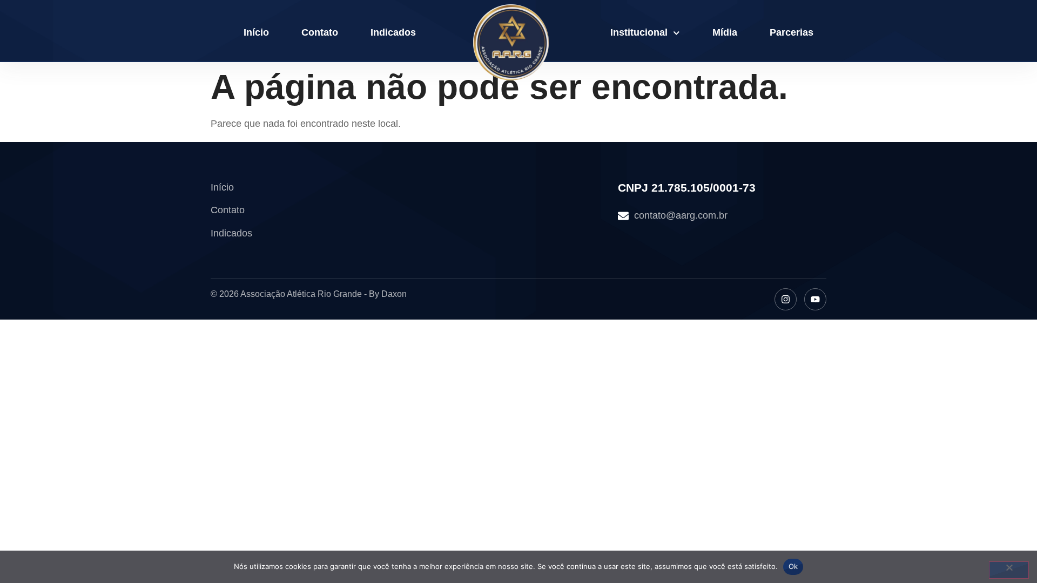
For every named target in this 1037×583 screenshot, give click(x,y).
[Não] (1009, 570)
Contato (319, 32)
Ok (793, 566)
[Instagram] (786, 299)
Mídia (724, 32)
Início (256, 32)
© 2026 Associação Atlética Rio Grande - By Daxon (309, 294)
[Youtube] (815, 299)
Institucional (639, 32)
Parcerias (791, 32)
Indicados (393, 32)
